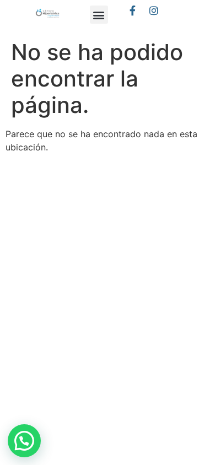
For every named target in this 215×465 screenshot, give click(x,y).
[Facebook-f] (133, 10)
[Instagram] (154, 10)
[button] (99, 15)
